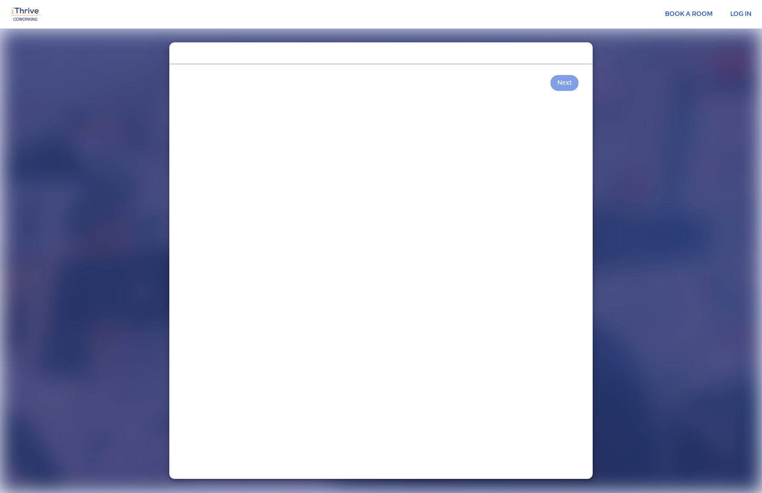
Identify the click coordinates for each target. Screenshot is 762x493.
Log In (740, 14)
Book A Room (689, 14)
